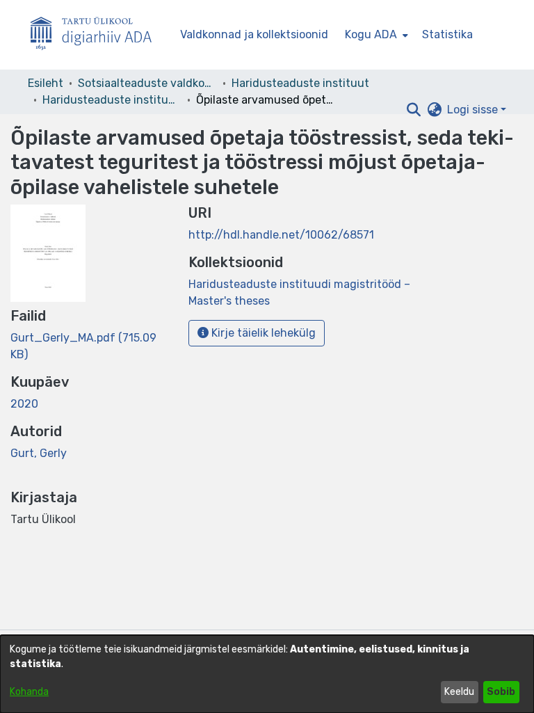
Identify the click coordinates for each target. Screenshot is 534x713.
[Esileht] (96, 35)
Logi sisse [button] (474, 109)
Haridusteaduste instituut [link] (300, 83)
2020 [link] (24, 403)
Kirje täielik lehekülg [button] (262, 332)
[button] (413, 110)
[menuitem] (375, 35)
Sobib (501, 692)
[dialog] (267, 674)
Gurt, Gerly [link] (38, 453)
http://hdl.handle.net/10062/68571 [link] (281, 234)
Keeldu (459, 692)
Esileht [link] (45, 83)
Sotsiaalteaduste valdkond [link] (147, 83)
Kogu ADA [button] (371, 34)
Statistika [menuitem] (447, 34)
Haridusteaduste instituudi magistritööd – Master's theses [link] (111, 99)
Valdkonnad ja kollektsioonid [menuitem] (254, 34)
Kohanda (29, 692)
